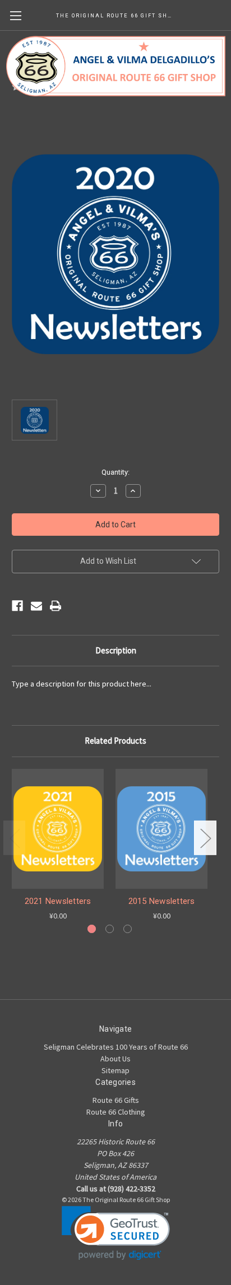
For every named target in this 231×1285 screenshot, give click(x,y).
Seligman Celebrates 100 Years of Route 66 (116, 1047)
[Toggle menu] (15, 15)
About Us (115, 1059)
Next (205, 837)
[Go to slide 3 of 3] (127, 929)
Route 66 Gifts (116, 1100)
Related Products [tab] (115, 740)
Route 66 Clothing (115, 1112)
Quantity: (115, 472)
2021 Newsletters (58, 901)
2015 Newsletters (161, 901)
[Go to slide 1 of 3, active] (91, 929)
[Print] (55, 606)
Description (115, 650)
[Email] (36, 606)
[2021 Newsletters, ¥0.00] (57, 829)
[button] (115, 1233)
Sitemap (115, 1070)
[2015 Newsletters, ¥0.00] (161, 829)
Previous (14, 837)
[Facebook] (17, 606)
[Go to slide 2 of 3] (109, 929)
